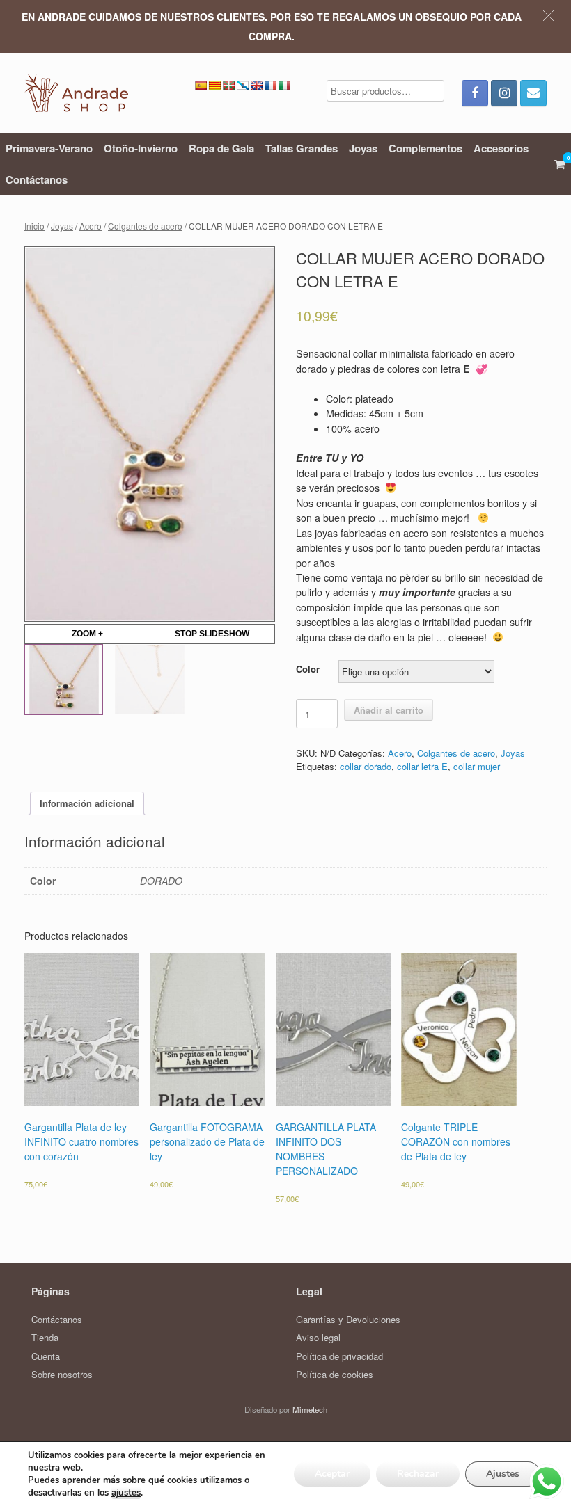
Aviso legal (318, 1337)
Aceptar (332, 1473)
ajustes (126, 1493)
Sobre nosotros (62, 1374)
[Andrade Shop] (76, 93)
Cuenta (45, 1356)
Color (308, 668)
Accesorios (501, 148)
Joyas (363, 148)
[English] (256, 85)
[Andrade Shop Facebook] (475, 93)
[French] (270, 85)
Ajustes (502, 1473)
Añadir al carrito (388, 709)
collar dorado (365, 766)
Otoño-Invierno (141, 148)
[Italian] (284, 85)
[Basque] (228, 85)
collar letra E (422, 766)
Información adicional (87, 803)
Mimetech (309, 1409)
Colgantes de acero (145, 226)
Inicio (34, 226)
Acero (90, 226)
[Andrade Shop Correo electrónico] (533, 93)
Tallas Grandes (301, 148)
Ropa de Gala (221, 148)
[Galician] (242, 85)
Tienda (44, 1337)
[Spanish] (200, 85)
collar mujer (476, 766)
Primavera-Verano (49, 148)
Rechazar (418, 1473)
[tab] (87, 804)
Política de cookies (334, 1374)
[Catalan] (214, 85)
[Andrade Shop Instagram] (504, 93)
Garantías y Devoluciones (348, 1319)
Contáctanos (37, 179)
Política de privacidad (339, 1356)
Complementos (425, 148)
